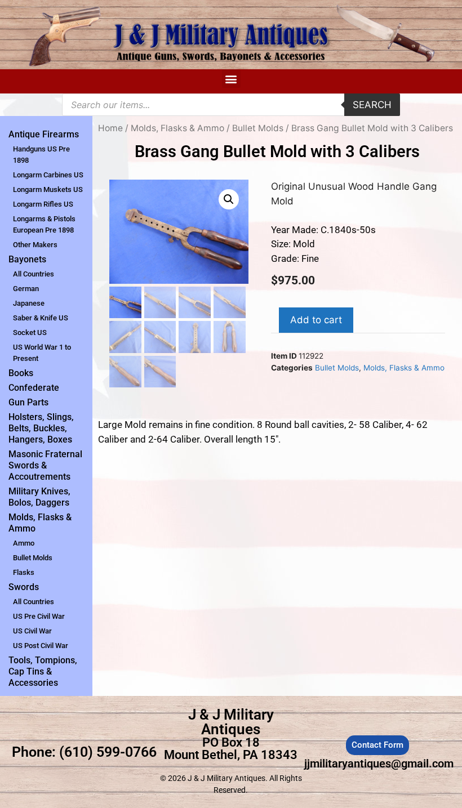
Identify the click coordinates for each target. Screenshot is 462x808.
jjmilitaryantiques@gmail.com (379, 763)
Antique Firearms (43, 134)
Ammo (23, 543)
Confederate (33, 387)
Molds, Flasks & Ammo (40, 523)
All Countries (33, 274)
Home (110, 128)
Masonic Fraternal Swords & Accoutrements (45, 465)
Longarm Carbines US (48, 175)
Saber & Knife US (40, 318)
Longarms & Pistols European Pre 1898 (44, 224)
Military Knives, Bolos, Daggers (39, 497)
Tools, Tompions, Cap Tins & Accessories (42, 671)
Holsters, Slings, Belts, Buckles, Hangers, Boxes (41, 428)
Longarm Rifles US (43, 204)
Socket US (30, 332)
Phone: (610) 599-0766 (84, 752)
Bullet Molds (32, 557)
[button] (231, 78)
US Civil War (32, 631)
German (26, 288)
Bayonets (27, 259)
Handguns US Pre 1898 (41, 154)
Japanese (29, 303)
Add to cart (316, 319)
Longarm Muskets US (48, 189)
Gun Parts (28, 402)
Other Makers (35, 244)
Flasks (23, 572)
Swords (23, 587)
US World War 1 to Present (42, 353)
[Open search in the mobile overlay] (231, 104)
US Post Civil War (40, 645)
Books (20, 373)
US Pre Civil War (39, 616)
